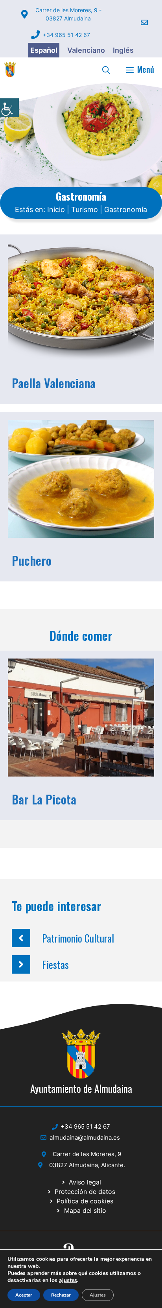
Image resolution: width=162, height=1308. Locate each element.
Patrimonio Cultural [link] (78, 938)
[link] (9, 107)
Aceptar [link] (23, 1295)
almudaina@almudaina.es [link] (85, 1137)
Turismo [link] (84, 209)
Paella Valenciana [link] (54, 383)
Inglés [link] (123, 50)
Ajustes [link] (98, 1295)
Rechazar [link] (61, 1295)
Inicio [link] (56, 209)
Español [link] (43, 50)
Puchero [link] (32, 560)
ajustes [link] (68, 1280)
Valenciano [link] (86, 50)
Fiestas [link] (55, 964)
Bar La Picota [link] (44, 799)
